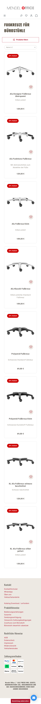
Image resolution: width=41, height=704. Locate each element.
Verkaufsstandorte (11, 597)
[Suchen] (21, 15)
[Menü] (4, 15)
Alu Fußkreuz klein (20, 224)
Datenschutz (9, 640)
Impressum (8, 643)
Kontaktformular (11, 589)
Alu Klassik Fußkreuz (20, 289)
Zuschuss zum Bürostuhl (14, 623)
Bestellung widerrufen (20, 701)
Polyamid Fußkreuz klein (20, 419)
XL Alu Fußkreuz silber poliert (20, 550)
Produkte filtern (22, 40)
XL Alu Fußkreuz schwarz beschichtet (20, 485)
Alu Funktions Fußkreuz (20, 159)
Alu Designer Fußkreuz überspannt (20, 95)
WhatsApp (8, 592)
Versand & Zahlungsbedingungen (17, 620)
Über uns (7, 595)
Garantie (7, 615)
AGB (6, 638)
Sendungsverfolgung (12, 617)
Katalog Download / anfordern (16, 603)
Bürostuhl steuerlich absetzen (16, 626)
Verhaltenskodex (11, 648)
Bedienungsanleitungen (13, 612)
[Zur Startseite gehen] (20, 8)
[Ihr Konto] (31, 15)
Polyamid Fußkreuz (20, 354)
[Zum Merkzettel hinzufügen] (31, 87)
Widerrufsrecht (10, 646)
